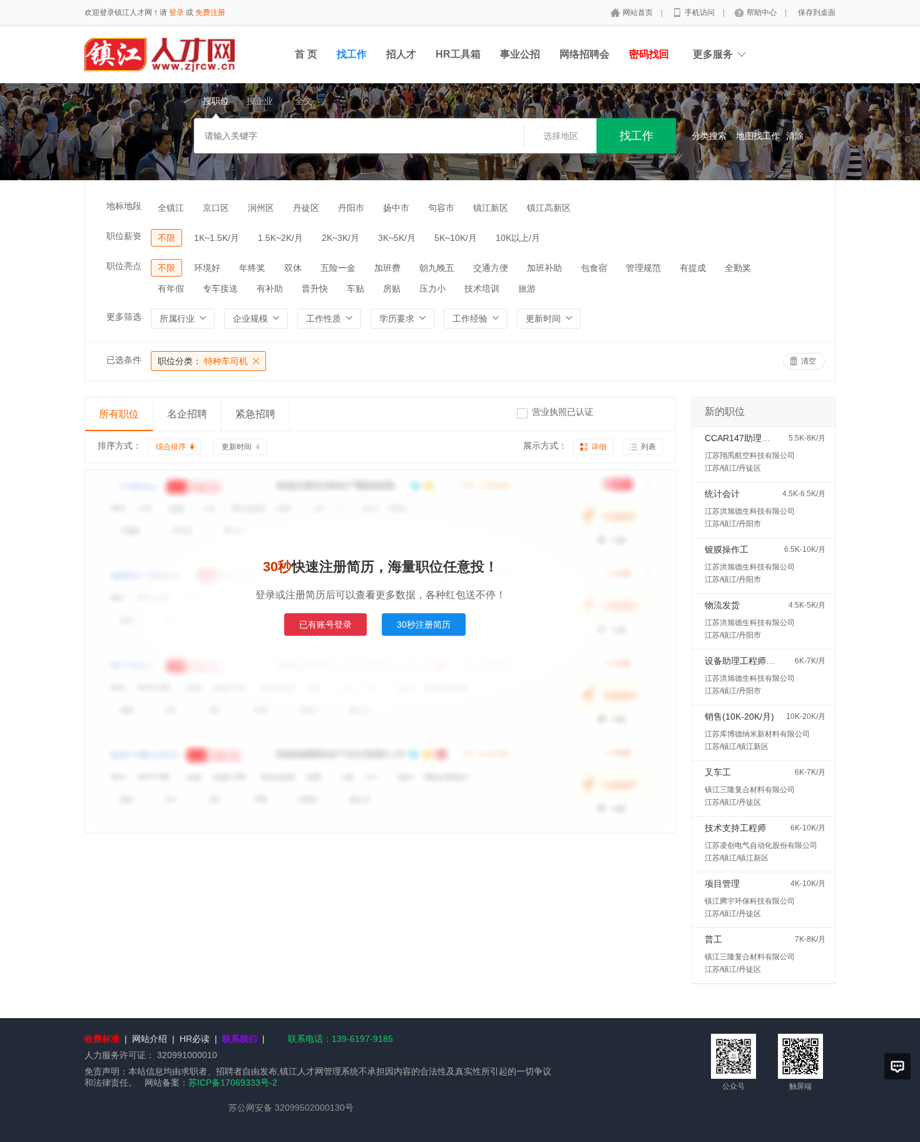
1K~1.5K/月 (216, 238)
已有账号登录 (325, 624)
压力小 (432, 288)
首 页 (306, 54)
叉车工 (718, 772)
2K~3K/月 (340, 238)
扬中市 (396, 208)
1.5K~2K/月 (280, 238)
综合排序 (171, 446)
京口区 (216, 208)
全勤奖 (738, 268)
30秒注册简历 (424, 624)
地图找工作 (758, 136)
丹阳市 (351, 208)
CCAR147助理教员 (742, 438)
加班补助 (544, 268)
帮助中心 (763, 12)
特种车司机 (203, 361)
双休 (293, 268)
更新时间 (237, 446)
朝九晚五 (436, 268)
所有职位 (119, 414)
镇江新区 (490, 208)
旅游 (527, 288)
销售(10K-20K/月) (739, 716)
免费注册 (210, 12)
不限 (166, 238)
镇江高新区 (549, 208)
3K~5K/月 (397, 238)
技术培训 (481, 288)
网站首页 (639, 12)
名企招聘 (187, 414)
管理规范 (643, 268)
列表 (648, 446)
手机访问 (701, 12)
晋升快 (315, 288)
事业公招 (520, 54)
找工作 (352, 54)
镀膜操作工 (727, 549)
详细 (598, 446)
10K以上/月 (518, 238)
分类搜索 (709, 136)
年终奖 (252, 268)
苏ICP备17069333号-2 (232, 1083)
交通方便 (490, 268)
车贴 (355, 288)
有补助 (270, 288)
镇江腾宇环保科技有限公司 (750, 901)
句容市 (441, 208)
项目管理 (722, 884)
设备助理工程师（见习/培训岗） (767, 661)
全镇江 (171, 208)
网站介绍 (149, 1039)
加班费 (387, 268)
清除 (795, 136)
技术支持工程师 (735, 828)
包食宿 (594, 268)
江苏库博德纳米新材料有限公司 (757, 734)
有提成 (693, 268)
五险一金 (337, 268)
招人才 (401, 54)
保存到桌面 (817, 12)
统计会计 (722, 494)
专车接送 (220, 288)
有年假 (171, 288)
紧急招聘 (255, 414)
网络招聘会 (585, 54)
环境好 (207, 268)
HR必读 (195, 1039)
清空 (808, 361)
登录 (176, 12)
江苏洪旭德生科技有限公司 (750, 511)
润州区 (261, 208)
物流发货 (722, 605)
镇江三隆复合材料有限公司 (750, 789)
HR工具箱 (458, 54)
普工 (713, 939)
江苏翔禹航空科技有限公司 (750, 455)
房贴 (392, 288)
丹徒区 (306, 208)
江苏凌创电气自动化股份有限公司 (761, 845)
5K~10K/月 (455, 238)
